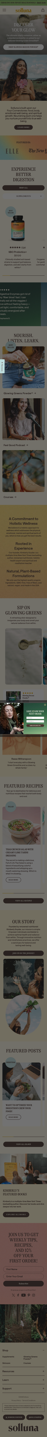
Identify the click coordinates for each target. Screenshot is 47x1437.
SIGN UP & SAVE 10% (35, 725)
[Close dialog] (45, 705)
